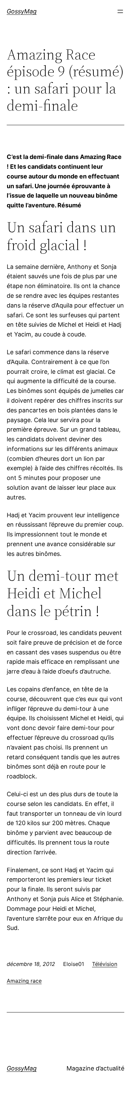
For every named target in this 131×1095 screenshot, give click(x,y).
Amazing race (24, 980)
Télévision (104, 964)
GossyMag (22, 11)
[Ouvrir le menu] (120, 11)
